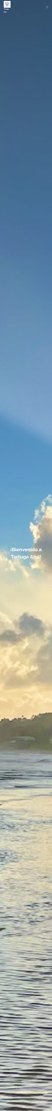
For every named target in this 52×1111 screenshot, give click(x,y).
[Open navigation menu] (47, 7)
